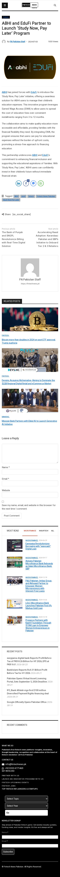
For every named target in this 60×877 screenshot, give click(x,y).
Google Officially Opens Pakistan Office (26, 702)
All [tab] (52, 530)
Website (6, 490)
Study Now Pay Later (11, 200)
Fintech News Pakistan (46, 196)
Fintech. (5, 335)
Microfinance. (32, 540)
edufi (23, 196)
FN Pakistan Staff (17, 41)
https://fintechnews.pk (30, 283)
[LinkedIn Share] (19, 183)
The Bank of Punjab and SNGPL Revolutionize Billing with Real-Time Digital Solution (13, 239)
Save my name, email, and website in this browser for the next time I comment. (29, 507)
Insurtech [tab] (43, 530)
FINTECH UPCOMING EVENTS (15, 782)
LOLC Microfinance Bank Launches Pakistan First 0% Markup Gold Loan (39, 605)
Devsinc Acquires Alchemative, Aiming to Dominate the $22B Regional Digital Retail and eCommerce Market (28, 382)
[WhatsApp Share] (41, 183)
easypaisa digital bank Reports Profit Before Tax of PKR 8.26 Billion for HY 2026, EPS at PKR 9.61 (29, 661)
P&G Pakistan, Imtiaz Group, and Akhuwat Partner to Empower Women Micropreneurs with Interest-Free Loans (39, 586)
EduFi (34, 92)
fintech (31, 196)
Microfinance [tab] (30, 530)
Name (5, 467)
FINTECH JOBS (9, 786)
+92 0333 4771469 (14, 768)
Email (4, 479)
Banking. (6, 416)
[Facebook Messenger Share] (33, 183)
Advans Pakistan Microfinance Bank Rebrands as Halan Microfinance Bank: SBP (39, 564)
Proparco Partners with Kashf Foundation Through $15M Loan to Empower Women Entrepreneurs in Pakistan (38, 625)
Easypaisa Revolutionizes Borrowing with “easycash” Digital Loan (38, 546)
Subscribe (8, 851)
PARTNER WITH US (10, 775)
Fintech (6, 17)
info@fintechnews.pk (16, 764)
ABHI (4, 92)
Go (7, 812)
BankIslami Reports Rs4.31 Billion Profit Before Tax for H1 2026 (27, 671)
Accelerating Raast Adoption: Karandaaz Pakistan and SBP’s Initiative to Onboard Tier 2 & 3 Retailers (47, 239)
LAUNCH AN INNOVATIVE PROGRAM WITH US (23, 779)
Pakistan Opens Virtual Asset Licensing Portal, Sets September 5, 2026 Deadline (27, 680)
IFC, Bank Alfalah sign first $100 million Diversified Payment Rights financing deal (28, 692)
